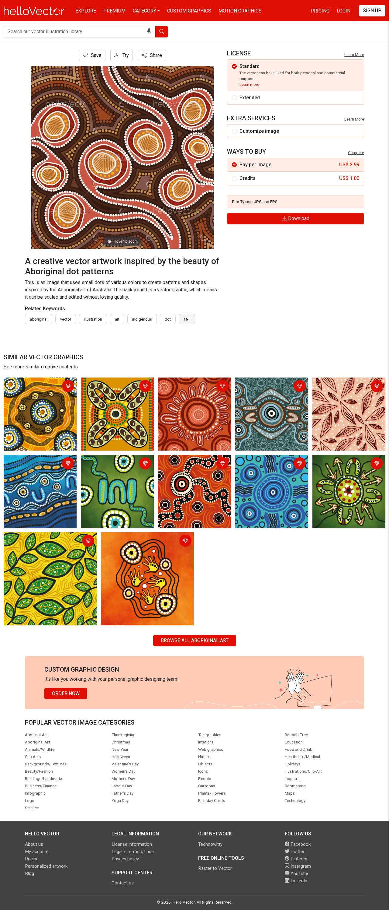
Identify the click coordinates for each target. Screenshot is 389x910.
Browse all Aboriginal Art (195, 640)
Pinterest (299, 859)
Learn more (249, 84)
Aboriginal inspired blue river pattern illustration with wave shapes (36, 468)
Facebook (300, 844)
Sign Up (372, 10)
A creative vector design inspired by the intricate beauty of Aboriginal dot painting (38, 390)
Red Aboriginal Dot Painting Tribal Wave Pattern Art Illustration (189, 468)
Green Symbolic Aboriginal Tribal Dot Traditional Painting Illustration (349, 468)
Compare (356, 152)
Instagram (300, 866)
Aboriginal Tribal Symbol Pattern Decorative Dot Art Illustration (117, 386)
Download (298, 218)
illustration (93, 319)
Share (155, 55)
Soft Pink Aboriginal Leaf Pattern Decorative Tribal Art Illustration (344, 390)
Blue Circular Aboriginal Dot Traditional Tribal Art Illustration (270, 464)
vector (65, 319)
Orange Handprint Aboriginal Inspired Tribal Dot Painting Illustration (142, 541)
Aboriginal (38, 319)
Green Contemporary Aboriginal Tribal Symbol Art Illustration (116, 464)
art (117, 319)
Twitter (297, 851)
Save (96, 55)
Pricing (320, 11)
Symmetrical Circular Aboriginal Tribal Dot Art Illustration (270, 386)
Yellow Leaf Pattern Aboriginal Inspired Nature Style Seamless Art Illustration (47, 541)
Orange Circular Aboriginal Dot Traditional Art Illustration (192, 386)
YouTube (298, 873)
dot (168, 319)
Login (343, 11)
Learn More (354, 54)
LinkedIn (298, 881)
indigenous (142, 319)
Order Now (66, 693)
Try (125, 55)
